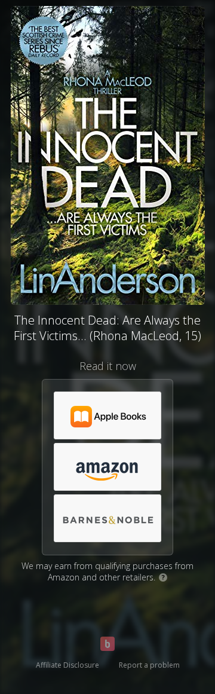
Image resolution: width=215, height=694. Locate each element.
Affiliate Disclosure (67, 665)
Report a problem (149, 665)
